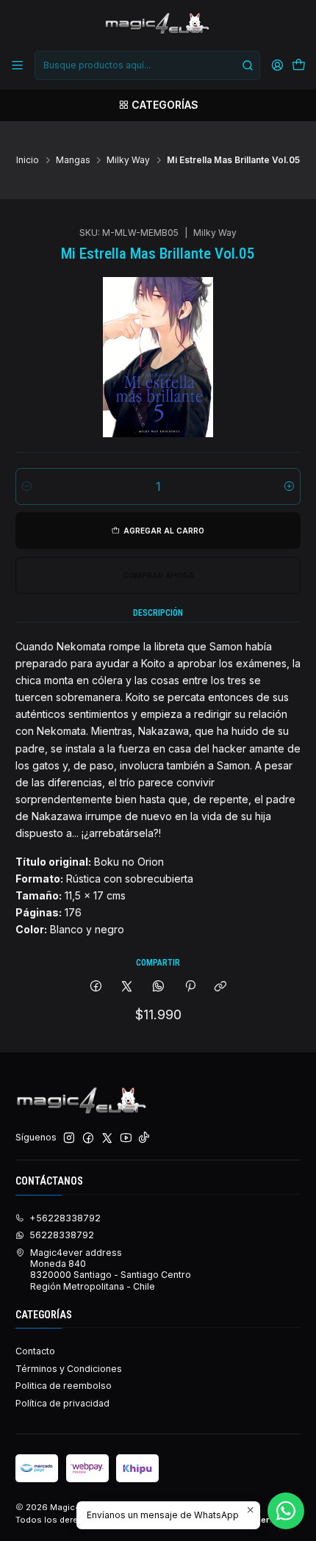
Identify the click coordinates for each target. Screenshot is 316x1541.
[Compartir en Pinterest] (190, 987)
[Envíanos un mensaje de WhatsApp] (285, 1510)
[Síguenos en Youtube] (126, 1138)
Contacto (35, 1351)
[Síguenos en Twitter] (107, 1138)
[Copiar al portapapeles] (220, 987)
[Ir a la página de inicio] (157, 24)
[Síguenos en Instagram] (69, 1138)
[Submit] (247, 65)
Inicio (27, 160)
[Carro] (298, 65)
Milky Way (128, 160)
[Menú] (17, 65)
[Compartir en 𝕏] (127, 987)
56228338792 (61, 1234)
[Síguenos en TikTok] (144, 1138)
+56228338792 (65, 1218)
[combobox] (147, 65)
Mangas (73, 160)
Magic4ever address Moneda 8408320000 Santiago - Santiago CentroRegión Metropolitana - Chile (110, 1269)
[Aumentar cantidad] (289, 486)
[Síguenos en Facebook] (88, 1138)
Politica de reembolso (63, 1385)
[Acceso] (277, 65)
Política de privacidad (62, 1403)
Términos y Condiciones (68, 1368)
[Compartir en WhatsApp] (159, 987)
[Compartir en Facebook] (96, 987)
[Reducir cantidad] (26, 486)
